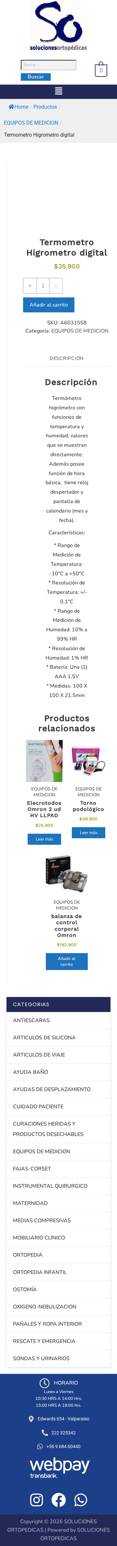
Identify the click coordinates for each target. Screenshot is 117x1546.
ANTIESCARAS (31, 1020)
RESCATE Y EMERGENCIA (44, 1341)
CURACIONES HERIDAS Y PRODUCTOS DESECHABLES (48, 1129)
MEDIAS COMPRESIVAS (42, 1220)
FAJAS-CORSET (32, 1168)
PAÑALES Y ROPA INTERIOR (47, 1324)
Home (21, 107)
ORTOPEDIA (28, 1255)
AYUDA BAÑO (30, 1072)
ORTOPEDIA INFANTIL (40, 1272)
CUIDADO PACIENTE (38, 1106)
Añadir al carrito (49, 304)
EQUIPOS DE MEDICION (80, 331)
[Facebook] (58, 1500)
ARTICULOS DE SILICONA (44, 1037)
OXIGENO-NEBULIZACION (44, 1306)
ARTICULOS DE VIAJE (39, 1055)
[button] (58, 92)
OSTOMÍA (25, 1289)
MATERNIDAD (30, 1203)
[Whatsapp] (81, 1500)
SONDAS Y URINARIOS (41, 1358)
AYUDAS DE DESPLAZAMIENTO (52, 1089)
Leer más (44, 839)
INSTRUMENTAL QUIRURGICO (50, 1186)
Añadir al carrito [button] (66, 961)
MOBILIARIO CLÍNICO (39, 1237)
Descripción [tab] (67, 358)
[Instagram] (36, 1500)
